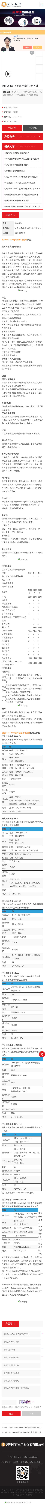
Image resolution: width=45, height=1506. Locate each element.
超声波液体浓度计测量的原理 (17, 153)
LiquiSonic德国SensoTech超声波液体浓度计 (25, 1427)
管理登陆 (29, 1495)
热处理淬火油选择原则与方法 (17, 201)
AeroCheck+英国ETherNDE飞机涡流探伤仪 (25, 1432)
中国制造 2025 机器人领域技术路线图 (20, 183)
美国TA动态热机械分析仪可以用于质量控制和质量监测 (23, 206)
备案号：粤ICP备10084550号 (15, 1492)
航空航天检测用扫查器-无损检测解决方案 (21, 195)
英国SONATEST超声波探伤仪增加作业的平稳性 (23, 189)
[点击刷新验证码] (25, 1402)
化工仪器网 (20, 1495)
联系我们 (33, 128)
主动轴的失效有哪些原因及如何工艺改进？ (22, 159)
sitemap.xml (32, 1492)
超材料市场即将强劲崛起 (15, 171)
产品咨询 (12, 128)
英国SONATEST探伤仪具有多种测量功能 (21, 177)
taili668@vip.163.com (28, 1457)
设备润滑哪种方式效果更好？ (17, 165)
